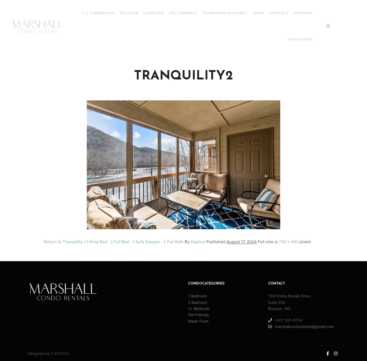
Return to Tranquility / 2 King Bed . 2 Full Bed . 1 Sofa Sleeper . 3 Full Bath (114, 241)
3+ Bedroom (199, 308)
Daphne (197, 241)
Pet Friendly (198, 314)
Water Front (198, 321)
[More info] (328, 26)
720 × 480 (288, 241)
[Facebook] (344, 26)
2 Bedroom (197, 302)
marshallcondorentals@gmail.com (304, 326)
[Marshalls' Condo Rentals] (37, 26)
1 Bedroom (197, 296)
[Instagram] (352, 26)
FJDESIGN (60, 353)
